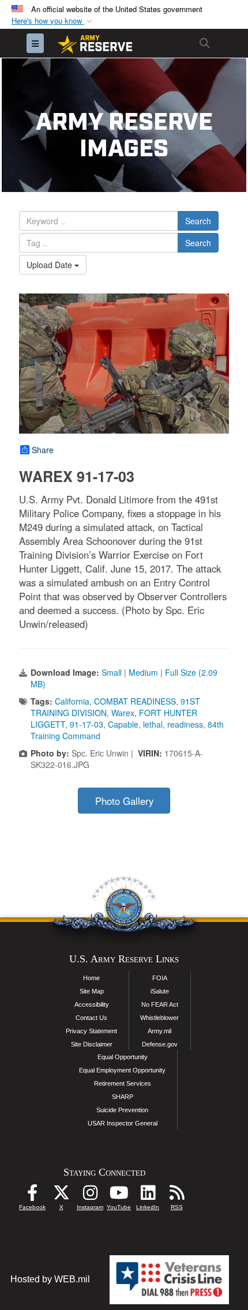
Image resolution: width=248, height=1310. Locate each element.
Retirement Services (122, 1083)
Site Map (92, 991)
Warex (122, 712)
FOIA (159, 977)
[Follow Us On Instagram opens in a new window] (90, 1195)
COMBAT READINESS (135, 701)
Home (91, 977)
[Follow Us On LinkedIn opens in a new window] (147, 1195)
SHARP (122, 1096)
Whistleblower (159, 1017)
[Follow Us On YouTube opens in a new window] (118, 1195)
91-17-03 (86, 724)
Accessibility (91, 1004)
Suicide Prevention (122, 1109)
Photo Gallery (124, 801)
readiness (185, 724)
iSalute (160, 991)
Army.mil (159, 1030)
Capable (123, 724)
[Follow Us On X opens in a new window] (61, 1195)
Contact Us (91, 1017)
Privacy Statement (91, 1030)
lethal (153, 724)
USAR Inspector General (122, 1123)
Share (43, 449)
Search (198, 221)
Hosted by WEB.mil (50, 1279)
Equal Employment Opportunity (122, 1070)
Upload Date (50, 264)
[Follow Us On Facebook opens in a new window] (32, 1195)
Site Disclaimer (91, 1044)
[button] (53, 21)
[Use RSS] (176, 1195)
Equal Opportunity (122, 1056)
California (72, 701)
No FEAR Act (159, 1004)
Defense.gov (160, 1044)
